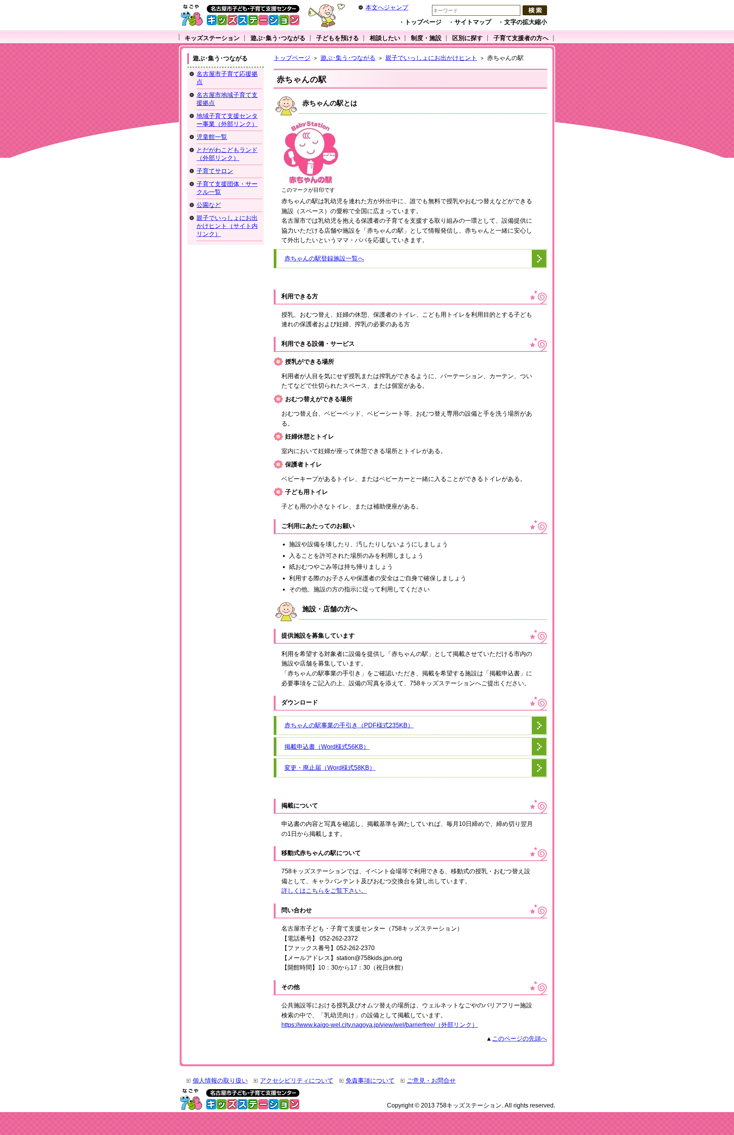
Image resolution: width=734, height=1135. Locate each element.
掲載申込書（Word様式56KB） (326, 746)
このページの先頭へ (519, 1038)
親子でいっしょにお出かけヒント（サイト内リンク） (227, 226)
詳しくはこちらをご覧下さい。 (324, 890)
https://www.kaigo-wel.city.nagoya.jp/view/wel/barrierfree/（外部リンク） (379, 1025)
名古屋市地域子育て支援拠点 (227, 99)
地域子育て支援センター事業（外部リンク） (227, 120)
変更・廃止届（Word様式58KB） (329, 767)
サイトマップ (473, 22)
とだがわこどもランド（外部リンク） (227, 154)
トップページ (423, 22)
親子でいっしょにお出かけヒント (431, 58)
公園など (208, 205)
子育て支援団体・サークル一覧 (227, 188)
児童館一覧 (211, 137)
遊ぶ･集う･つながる (347, 58)
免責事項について (370, 1080)
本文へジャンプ (386, 7)
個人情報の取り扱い (220, 1080)
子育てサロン (214, 171)
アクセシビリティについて (296, 1080)
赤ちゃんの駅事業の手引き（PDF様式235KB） (349, 725)
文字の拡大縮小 (525, 22)
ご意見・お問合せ (431, 1080)
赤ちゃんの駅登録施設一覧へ (324, 258)
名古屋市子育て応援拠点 (227, 78)
